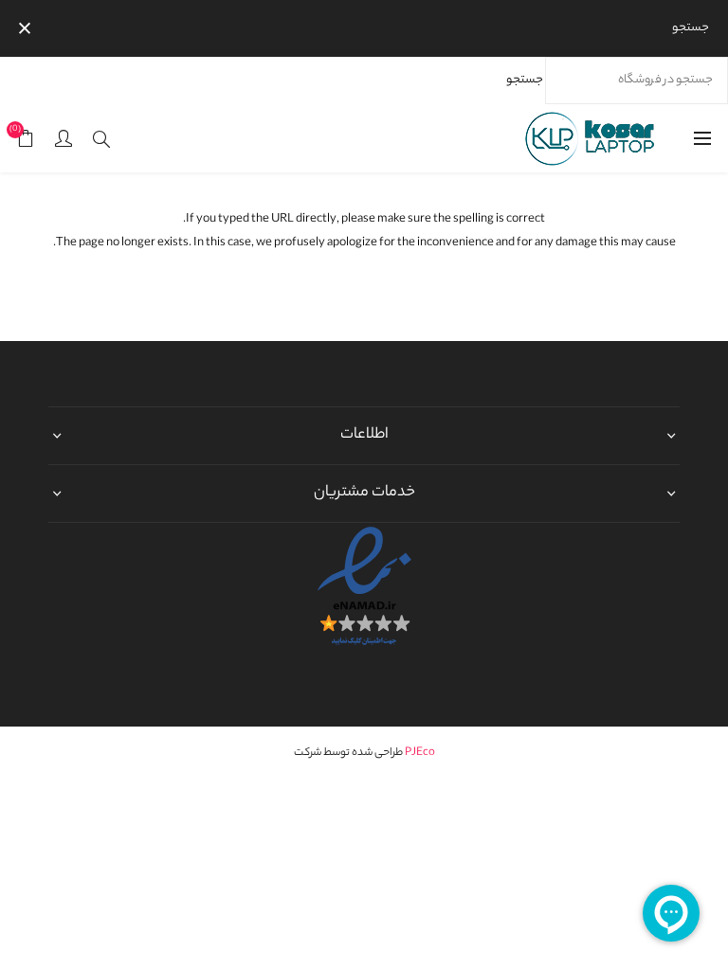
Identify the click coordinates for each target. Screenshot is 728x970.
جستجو (524, 80)
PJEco (420, 753)
